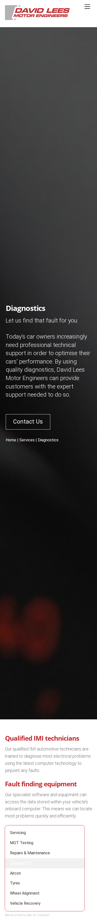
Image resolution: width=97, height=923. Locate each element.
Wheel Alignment (25, 893)
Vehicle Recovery (25, 903)
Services (27, 440)
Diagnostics (20, 863)
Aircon (15, 873)
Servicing (18, 832)
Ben (29, 915)
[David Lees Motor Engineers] (42, 18)
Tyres (15, 883)
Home (11, 440)
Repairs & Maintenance (30, 853)
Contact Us (28, 421)
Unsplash (43, 915)
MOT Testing (21, 842)
